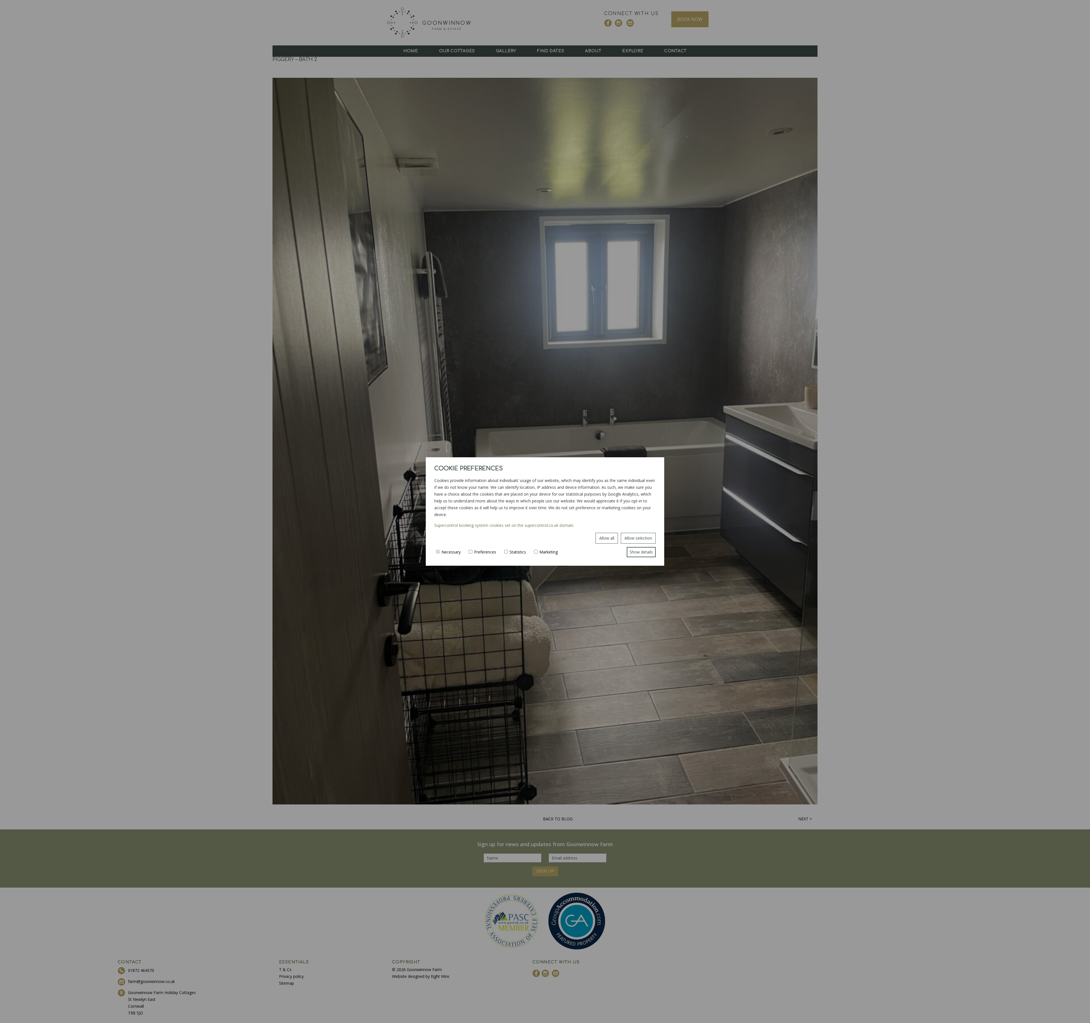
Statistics (518, 552)
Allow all (606, 538)
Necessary (451, 552)
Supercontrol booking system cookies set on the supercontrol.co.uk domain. (504, 525)
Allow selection (638, 538)
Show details (641, 552)
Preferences (485, 552)
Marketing (548, 552)
